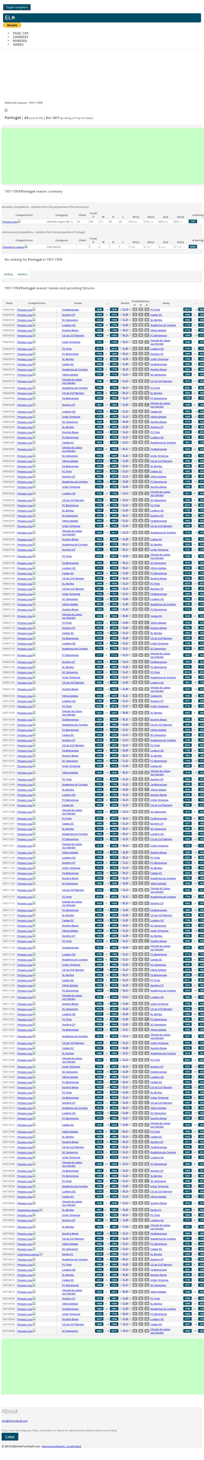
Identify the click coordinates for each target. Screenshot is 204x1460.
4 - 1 (125, 330)
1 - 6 (125, 1303)
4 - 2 (125, 896)
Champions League (13, 247)
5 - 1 (125, 1087)
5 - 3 (125, 889)
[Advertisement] (103, 156)
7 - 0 (125, 1003)
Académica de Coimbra (163, 325)
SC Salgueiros (70, 319)
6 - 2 (125, 562)
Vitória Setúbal (158, 330)
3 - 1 (125, 341)
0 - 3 (125, 1066)
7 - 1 (125, 862)
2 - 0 (125, 426)
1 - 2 (125, 381)
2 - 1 (125, 442)
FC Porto (155, 309)
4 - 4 (125, 369)
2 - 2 (125, 437)
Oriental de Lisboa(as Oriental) (160, 342)
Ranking (8, 274)
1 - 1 (125, 520)
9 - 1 (125, 828)
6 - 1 (125, 549)
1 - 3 (125, 309)
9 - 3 (125, 719)
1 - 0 (125, 324)
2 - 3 (125, 583)
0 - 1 (125, 353)
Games (18, 44)
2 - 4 (125, 985)
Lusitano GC (69, 325)
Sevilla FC (156, 1209)
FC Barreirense (158, 335)
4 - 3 (125, 799)
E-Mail (10, 1437)
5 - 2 (125, 695)
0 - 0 (125, 421)
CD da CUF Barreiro (73, 335)
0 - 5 (125, 903)
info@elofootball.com (14, 1421)
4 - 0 (125, 481)
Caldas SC (156, 314)
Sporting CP (68, 314)
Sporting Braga (70, 330)
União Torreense (71, 342)
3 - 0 (125, 314)
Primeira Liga (10, 221)
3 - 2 (125, 398)
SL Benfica (156, 319)
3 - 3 (125, 588)
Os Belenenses (70, 309)
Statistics (22, 274)
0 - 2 (125, 335)
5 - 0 (125, 404)
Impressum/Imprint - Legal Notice (61, 1446)
